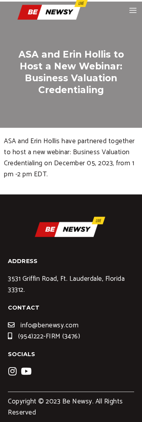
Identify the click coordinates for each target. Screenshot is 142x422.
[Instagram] (12, 371)
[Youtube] (26, 371)
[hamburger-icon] (133, 11)
